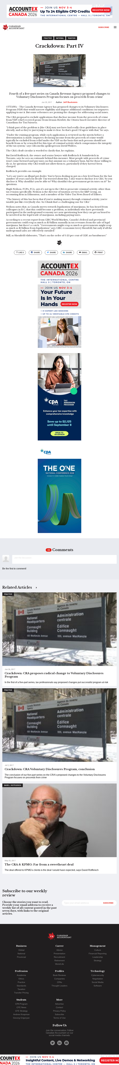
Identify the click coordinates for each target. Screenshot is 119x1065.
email (84, 252)
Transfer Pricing (21, 992)
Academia (21, 975)
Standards (21, 986)
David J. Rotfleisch (12, 785)
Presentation (59, 953)
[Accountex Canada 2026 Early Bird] (59, 11)
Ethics (21, 979)
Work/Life (59, 964)
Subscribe (103, 27)
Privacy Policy (59, 1011)
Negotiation (97, 979)
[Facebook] (66, 1043)
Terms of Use (59, 1018)
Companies (59, 979)
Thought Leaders (59, 986)
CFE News (21, 1007)
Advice (59, 950)
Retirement (59, 960)
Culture (97, 950)
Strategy (97, 960)
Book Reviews (59, 975)
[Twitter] (52, 1043)
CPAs (59, 982)
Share (37, 252)
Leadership (97, 957)
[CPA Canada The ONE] (59, 492)
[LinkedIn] (59, 1043)
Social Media (97, 982)
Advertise (59, 1004)
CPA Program (21, 1004)
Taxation (71, 38)
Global (21, 950)
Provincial (21, 957)
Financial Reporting (98, 953)
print (100, 252)
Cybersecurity (97, 975)
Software (98, 986)
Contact (59, 1007)
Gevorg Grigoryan (21, 1018)
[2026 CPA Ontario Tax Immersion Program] (59, 399)
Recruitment (59, 957)
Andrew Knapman (21, 1014)
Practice (48, 38)
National (60, 38)
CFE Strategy (21, 1011)
